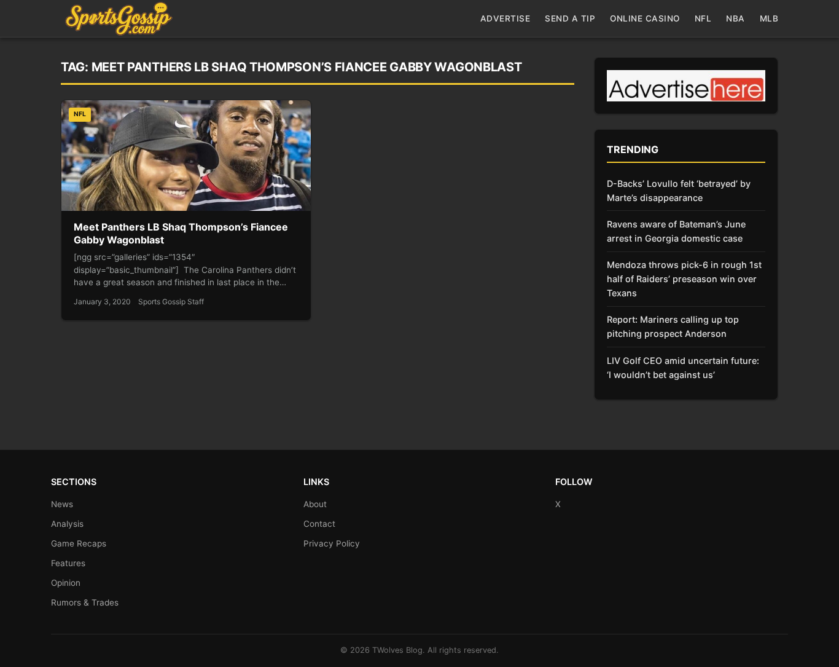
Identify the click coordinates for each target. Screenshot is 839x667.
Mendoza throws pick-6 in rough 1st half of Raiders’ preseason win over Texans (684, 278)
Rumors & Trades (85, 602)
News (62, 504)
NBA (735, 18)
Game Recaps (78, 543)
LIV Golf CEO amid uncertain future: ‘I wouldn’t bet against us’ (683, 367)
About (315, 504)
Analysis (67, 524)
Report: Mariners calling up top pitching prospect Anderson (673, 326)
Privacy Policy (331, 543)
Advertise (505, 18)
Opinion (65, 583)
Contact (319, 524)
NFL (703, 18)
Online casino (645, 18)
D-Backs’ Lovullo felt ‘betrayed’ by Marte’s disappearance (679, 190)
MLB (769, 18)
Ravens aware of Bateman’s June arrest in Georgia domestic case (676, 231)
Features (68, 563)
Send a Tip (570, 18)
